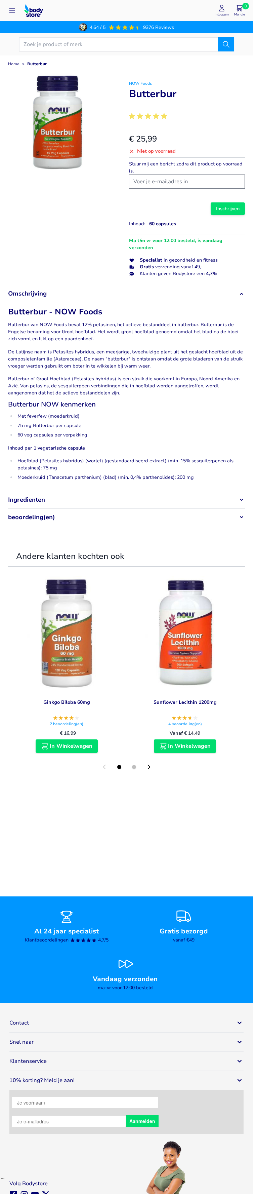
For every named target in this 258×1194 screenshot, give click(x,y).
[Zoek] (226, 44)
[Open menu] (12, 11)
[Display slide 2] (134, 767)
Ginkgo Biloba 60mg (66, 702)
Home (13, 64)
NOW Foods (140, 83)
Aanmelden (142, 1121)
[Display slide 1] (119, 767)
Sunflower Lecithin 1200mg (185, 702)
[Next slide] (148, 767)
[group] (149, 116)
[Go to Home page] (33, 10)
